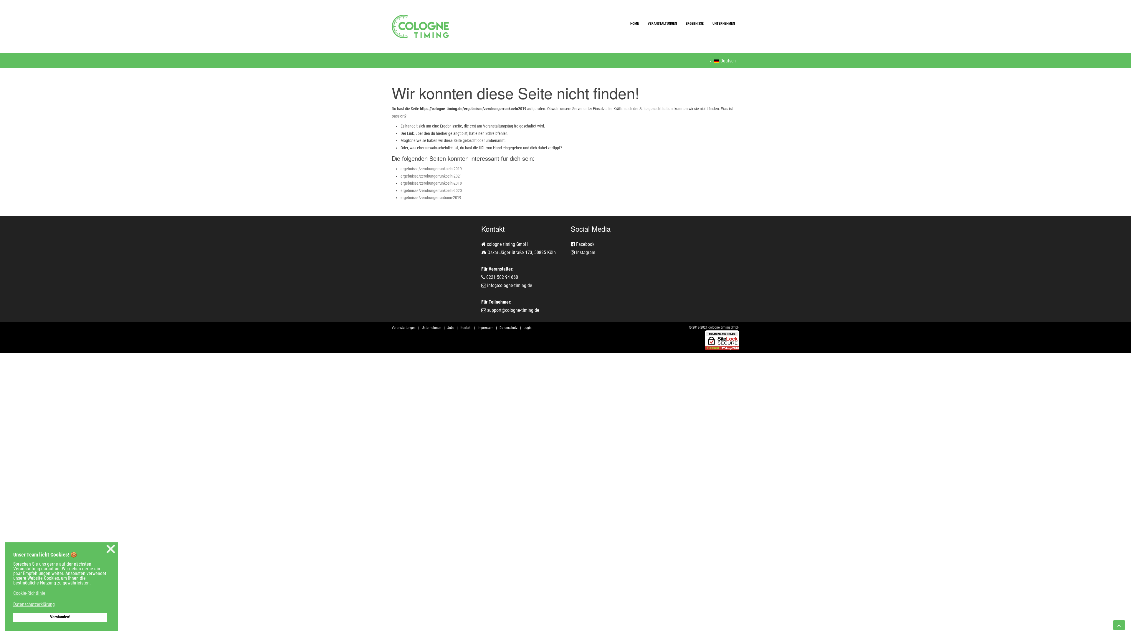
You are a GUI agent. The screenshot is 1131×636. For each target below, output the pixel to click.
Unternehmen (723, 23)
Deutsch (727, 61)
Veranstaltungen (662, 23)
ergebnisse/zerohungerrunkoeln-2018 (431, 183)
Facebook (584, 244)
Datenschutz (508, 328)
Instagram (585, 252)
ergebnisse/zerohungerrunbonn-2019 (431, 197)
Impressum (485, 328)
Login (528, 328)
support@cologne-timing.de (513, 310)
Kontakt (466, 328)
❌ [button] (110, 549)
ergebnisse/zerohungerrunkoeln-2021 (431, 176)
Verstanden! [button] (60, 617)
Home (634, 23)
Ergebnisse (695, 23)
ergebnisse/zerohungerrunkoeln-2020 (431, 190)
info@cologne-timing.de (509, 285)
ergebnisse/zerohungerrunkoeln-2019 (431, 168)
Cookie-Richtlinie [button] (29, 593)
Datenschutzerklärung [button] (34, 604)
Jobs (450, 328)
